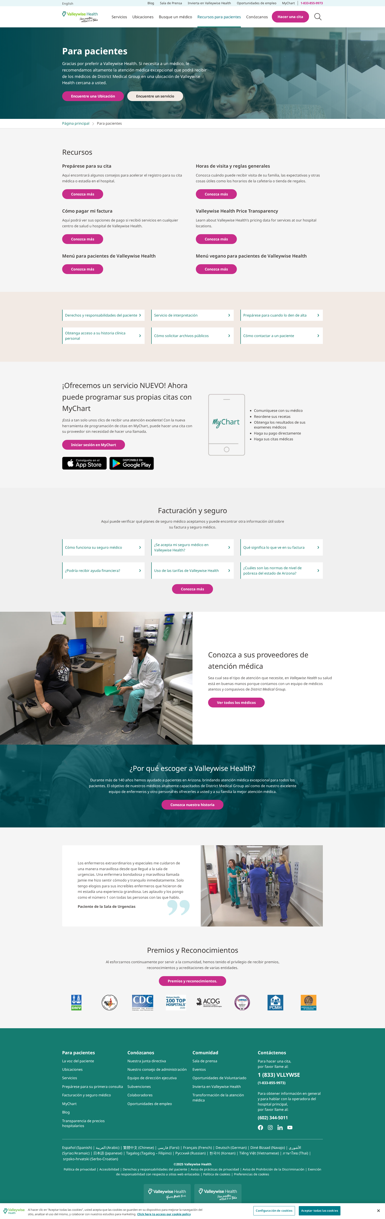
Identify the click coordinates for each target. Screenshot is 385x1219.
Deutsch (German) (231, 1147)
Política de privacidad (80, 1169)
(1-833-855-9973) (271, 1082)
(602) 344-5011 (273, 1118)
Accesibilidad (109, 1169)
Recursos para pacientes (219, 16)
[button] (318, 16)
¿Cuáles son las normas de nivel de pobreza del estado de (272, 570)
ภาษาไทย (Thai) (295, 1153)
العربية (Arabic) (107, 1147)
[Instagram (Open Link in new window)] (270, 1127)
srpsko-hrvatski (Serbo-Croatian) (90, 1158)
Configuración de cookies (274, 1211)
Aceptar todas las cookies (319, 1211)
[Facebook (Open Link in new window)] (260, 1127)
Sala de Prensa (171, 3)
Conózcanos (257, 16)
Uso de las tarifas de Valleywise (186, 570)
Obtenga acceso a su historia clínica (95, 336)
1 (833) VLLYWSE (279, 1074)
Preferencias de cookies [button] (251, 1174)
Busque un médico (175, 16)
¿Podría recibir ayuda (92, 570)
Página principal (75, 123)
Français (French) (197, 1147)
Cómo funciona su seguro (93, 547)
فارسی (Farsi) (168, 1147)
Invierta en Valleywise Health (209, 3)
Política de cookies (216, 1174)
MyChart (290, 2)
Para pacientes (78, 1053)
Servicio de (176, 315)
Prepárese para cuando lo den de (275, 315)
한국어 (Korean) (222, 1153)
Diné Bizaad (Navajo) (267, 1147)
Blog (150, 3)
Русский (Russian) (190, 1153)
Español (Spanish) (77, 1147)
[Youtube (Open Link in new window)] (290, 1127)
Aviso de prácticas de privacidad (215, 1169)
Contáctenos (272, 1053)
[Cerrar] (378, 1210)
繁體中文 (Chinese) (138, 1147)
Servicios (119, 16)
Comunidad (205, 1053)
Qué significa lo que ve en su (274, 547)
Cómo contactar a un (268, 335)
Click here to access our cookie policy (164, 1214)
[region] (192, 1211)
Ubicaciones (143, 16)
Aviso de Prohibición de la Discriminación (273, 1169)
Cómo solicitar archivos (181, 335)
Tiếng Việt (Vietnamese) (259, 1153)
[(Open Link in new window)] (84, 463)
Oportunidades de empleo (257, 2)
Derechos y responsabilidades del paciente (155, 1169)
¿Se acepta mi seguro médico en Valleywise (181, 547)
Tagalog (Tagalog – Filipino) (149, 1153)
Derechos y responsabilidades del (101, 315)
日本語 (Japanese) (107, 1153)
